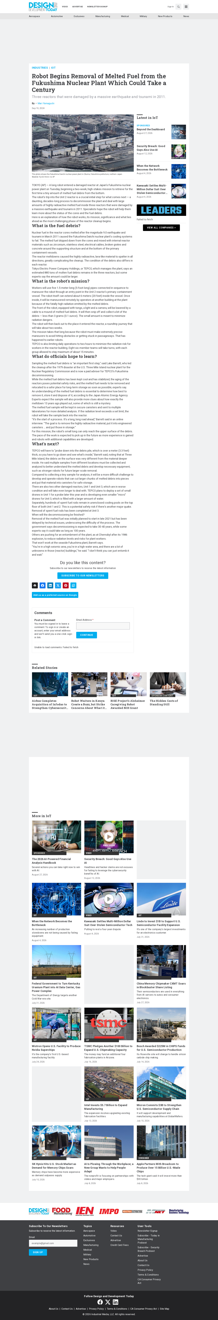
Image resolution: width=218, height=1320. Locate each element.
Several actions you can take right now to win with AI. (56, 869)
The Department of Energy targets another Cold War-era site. (54, 997)
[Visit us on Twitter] (107, 1302)
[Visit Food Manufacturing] (62, 1211)
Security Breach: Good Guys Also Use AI (151, 148)
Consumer (144, 1158)
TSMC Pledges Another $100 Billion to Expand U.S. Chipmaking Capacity (108, 1048)
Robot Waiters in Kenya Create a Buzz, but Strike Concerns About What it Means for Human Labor (88, 704)
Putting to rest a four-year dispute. (102, 929)
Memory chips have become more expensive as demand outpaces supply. (56, 1174)
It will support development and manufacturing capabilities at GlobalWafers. (160, 1115)
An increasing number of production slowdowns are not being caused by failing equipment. (55, 932)
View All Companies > (161, 227)
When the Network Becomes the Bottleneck (152, 167)
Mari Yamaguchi (46, 103)
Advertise (81, 1308)
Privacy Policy (96, 1308)
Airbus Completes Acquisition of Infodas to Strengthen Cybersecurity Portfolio (50, 704)
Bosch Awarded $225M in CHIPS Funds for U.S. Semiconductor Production (161, 1048)
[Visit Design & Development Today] (39, 1211)
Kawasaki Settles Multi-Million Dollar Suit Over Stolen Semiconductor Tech (152, 189)
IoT (53, 67)
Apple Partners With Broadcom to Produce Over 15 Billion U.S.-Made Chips (158, 1167)
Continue (86, 635)
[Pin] (66, 585)
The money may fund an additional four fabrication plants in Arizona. (104, 1056)
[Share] (43, 585)
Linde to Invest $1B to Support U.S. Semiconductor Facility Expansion (159, 923)
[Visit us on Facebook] (100, 1302)
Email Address (85, 620)
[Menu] (186, 7)
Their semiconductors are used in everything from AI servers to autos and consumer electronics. (160, 995)
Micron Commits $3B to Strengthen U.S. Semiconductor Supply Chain (159, 1107)
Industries (40, 67)
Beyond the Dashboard (151, 129)
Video (89, 853)
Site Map (164, 1308)
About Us (53, 1308)
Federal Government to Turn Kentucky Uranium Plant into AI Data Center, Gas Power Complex (56, 987)
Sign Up (38, 1252)
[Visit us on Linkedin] (115, 1302)
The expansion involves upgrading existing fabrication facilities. (107, 1115)
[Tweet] (58, 585)
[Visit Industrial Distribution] (132, 1211)
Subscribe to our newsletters (82, 575)
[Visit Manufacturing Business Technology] (179, 1211)
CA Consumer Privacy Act (143, 1308)
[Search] (178, 7)
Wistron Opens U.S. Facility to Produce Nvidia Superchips (56, 1048)
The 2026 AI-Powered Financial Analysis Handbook (51, 860)
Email (32, 1237)
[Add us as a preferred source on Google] (73, 585)
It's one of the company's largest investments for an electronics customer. (161, 931)
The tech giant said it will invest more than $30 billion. (159, 1177)
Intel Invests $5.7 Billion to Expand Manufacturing (105, 1107)
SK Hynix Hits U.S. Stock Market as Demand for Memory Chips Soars (54, 1165)
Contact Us (67, 1308)
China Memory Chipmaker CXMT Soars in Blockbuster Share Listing (161, 985)
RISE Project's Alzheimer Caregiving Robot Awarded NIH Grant (127, 704)
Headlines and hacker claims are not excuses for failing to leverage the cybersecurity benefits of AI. (108, 870)
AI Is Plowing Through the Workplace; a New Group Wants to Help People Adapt (108, 1167)
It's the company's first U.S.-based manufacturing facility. (50, 1056)
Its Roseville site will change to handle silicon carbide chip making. (161, 1056)
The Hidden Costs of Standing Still (164, 702)
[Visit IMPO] (109, 1211)
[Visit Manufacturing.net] (155, 1211)
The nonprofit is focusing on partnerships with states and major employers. (109, 1177)
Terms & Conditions (117, 1308)
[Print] (35, 585)
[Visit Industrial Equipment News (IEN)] (84, 1211)
